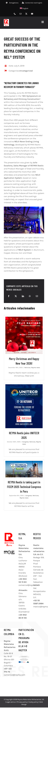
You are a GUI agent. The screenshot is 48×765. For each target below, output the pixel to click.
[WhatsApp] (30, 296)
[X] (15, 296)
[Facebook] (8, 296)
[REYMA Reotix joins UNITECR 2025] (24, 406)
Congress (25, 442)
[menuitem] (24, 8)
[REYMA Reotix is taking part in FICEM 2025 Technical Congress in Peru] (24, 469)
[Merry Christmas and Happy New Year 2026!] (24, 335)
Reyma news (35, 367)
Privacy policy (22, 702)
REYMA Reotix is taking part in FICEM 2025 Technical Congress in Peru (24, 486)
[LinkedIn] (23, 296)
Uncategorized (26, 71)
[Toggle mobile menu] (42, 22)
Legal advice (11, 702)
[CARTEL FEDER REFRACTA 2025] (24, 656)
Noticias (27, 367)
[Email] (37, 296)
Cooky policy (33, 702)
